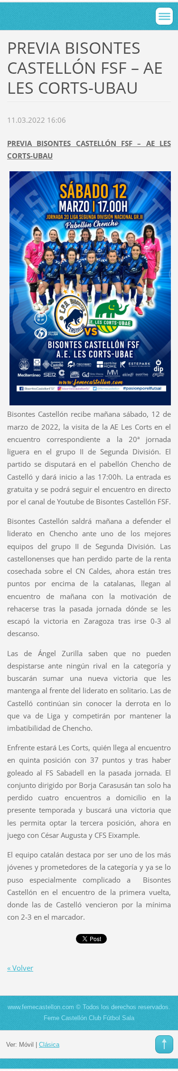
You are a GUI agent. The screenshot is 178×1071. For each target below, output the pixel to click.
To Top (164, 1044)
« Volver (20, 968)
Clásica (49, 1044)
